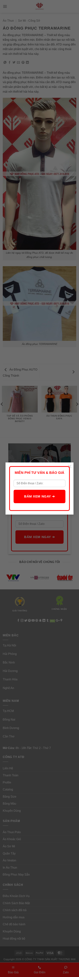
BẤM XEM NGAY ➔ (39, 496)
